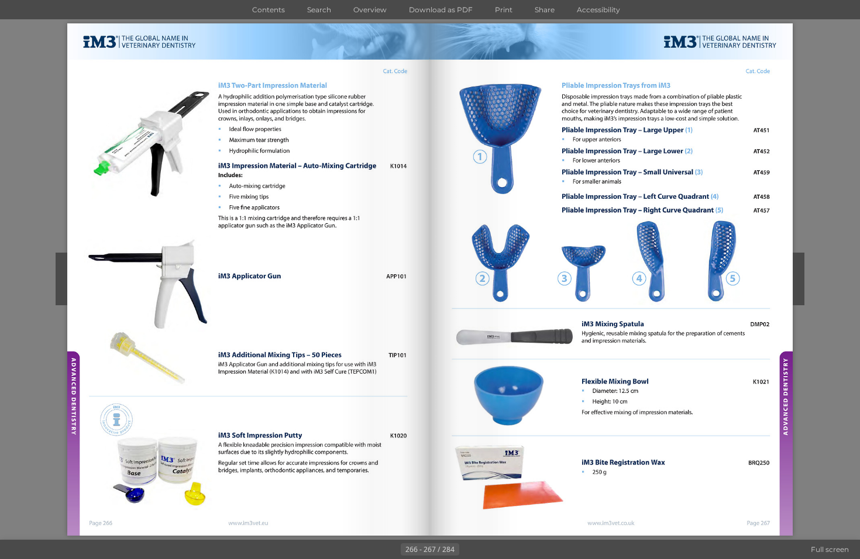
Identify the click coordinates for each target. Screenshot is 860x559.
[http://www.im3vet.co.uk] (611, 523)
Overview (370, 9)
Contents (268, 9)
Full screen (830, 549)
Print (503, 9)
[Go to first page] (372, 549)
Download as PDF (441, 9)
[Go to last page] (487, 549)
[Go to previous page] (391, 549)
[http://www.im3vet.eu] (249, 523)
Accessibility (598, 9)
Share (545, 9)
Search (319, 9)
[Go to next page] (468, 549)
